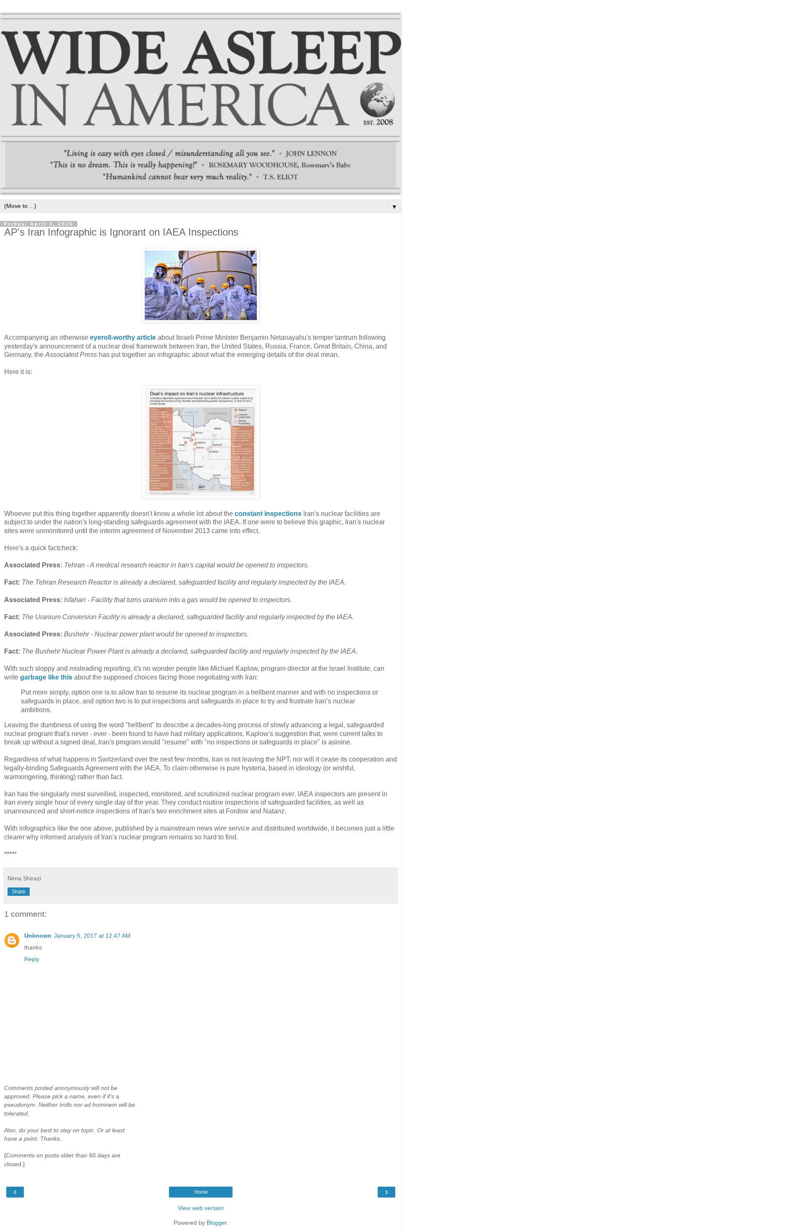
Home (201, 1192)
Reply (31, 959)
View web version (201, 1208)
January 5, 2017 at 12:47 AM (92, 935)
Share (19, 892)
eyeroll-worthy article (123, 337)
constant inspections (268, 513)
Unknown (37, 935)
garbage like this (46, 677)
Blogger (217, 1222)
